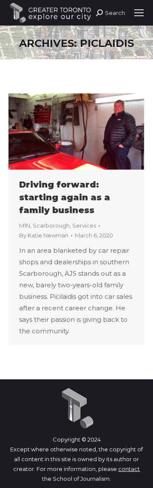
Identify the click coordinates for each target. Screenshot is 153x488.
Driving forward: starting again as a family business (64, 197)
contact (129, 468)
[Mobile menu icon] (138, 12)
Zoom (65, 131)
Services (84, 225)
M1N (24, 225)
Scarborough (51, 225)
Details (88, 131)
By (43, 235)
